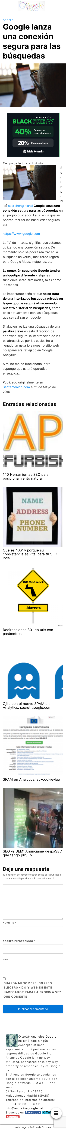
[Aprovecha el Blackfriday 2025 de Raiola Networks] (33, 134)
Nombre (9, 922)
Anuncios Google (43, 1036)
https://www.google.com (21, 233)
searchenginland (20, 206)
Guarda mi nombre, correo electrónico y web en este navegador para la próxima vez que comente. (33, 990)
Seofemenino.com (16, 387)
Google (8, 20)
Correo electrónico (19, 941)
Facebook (33, 1112)
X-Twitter (49, 1112)
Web (6, 959)
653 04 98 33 (16, 1104)
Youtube (12, 1116)
